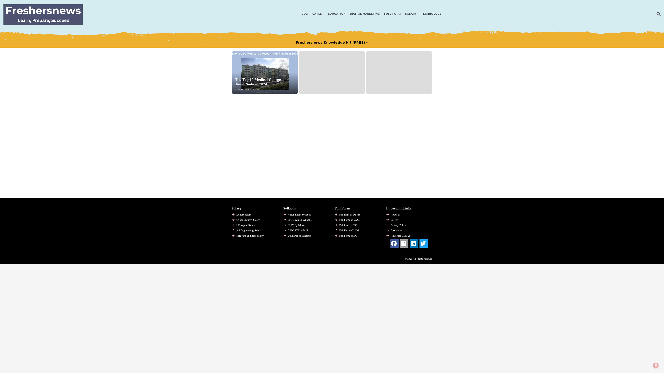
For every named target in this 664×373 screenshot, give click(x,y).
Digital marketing (365, 13)
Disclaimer (396, 230)
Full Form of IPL (348, 235)
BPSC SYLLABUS (298, 230)
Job (305, 13)
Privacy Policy (398, 225)
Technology (431, 13)
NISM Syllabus (296, 225)
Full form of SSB (348, 225)
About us (395, 214)
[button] (659, 13)
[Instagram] (404, 243)
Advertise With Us (400, 235)
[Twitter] (423, 243)
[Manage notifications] (656, 365)
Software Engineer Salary (250, 235)
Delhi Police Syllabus (299, 235)
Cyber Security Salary (248, 219)
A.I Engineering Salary (248, 230)
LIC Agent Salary (245, 225)
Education (337, 13)
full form (392, 13)
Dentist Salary (243, 214)
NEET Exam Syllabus (299, 214)
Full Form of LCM (349, 230)
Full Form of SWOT (350, 219)
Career (318, 13)
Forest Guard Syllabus (300, 219)
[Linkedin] (414, 243)
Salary (411, 13)
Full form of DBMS (349, 214)
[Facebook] (394, 243)
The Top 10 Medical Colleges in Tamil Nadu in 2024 (261, 81)
